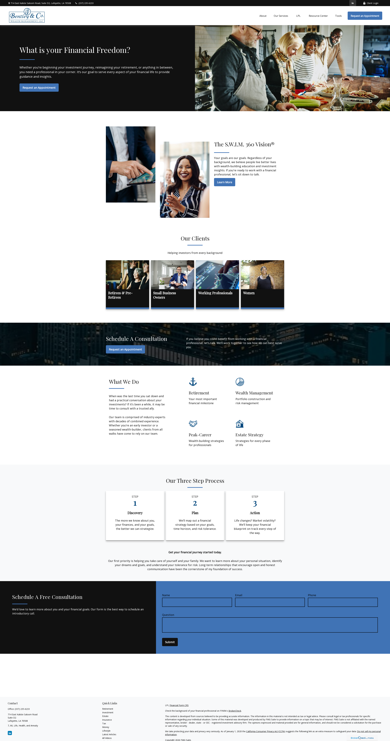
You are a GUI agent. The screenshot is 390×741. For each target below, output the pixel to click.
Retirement (107, 708)
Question (168, 615)
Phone (312, 595)
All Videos (107, 738)
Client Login (372, 3)
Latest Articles (109, 734)
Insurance (107, 719)
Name (166, 595)
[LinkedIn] (352, 3)
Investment (107, 712)
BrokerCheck (235, 710)
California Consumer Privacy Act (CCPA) (265, 731)
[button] (263, 15)
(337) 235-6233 (86, 3)
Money (105, 727)
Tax (104, 723)
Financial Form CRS (179, 705)
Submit (170, 642)
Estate (105, 716)
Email (238, 595)
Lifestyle (106, 730)
